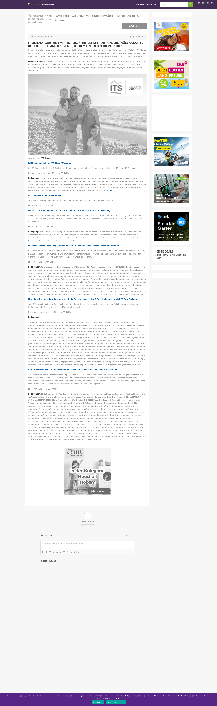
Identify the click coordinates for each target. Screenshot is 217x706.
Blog (156, 4)
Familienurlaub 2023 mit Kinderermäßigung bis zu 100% (97, 16)
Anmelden (130, 535)
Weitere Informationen (116, 702)
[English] (200, 3)
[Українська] (213, 3)
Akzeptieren (98, 702)
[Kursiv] (46, 551)
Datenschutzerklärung (113, 698)
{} (74, 552)
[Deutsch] (204, 3)
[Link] (71, 551)
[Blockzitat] (64, 551)
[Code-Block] (67, 551)
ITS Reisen (61, 20)
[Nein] (214, 699)
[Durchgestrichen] (53, 551)
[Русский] (209, 3)
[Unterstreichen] (50, 551)
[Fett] (43, 551)
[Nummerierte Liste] (57, 551)
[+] (77, 552)
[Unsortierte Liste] (60, 551)
